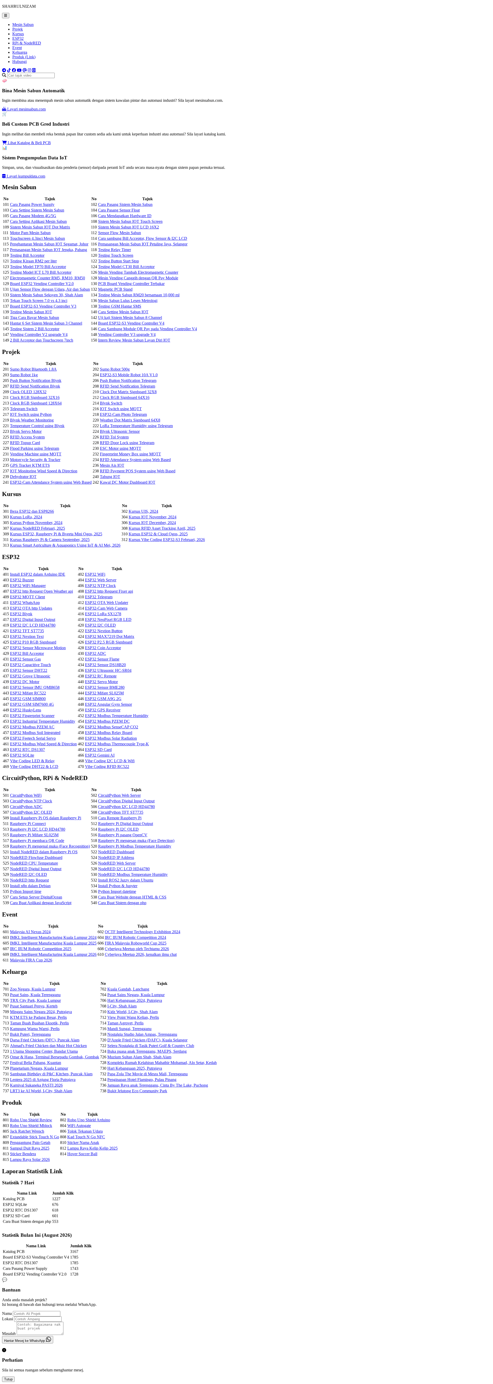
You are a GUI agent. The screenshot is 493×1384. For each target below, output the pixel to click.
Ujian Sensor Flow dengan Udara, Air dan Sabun (50, 289)
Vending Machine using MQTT (35, 454)
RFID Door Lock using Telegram (127, 443)
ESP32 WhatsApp (25, 602)
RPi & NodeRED (26, 43)
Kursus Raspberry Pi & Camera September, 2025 (50, 539)
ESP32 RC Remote (101, 676)
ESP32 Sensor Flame (102, 659)
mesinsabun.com (26, 109)
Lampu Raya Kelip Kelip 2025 (92, 1148)
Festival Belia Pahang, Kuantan (35, 1062)
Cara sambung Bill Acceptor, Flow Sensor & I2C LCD (142, 238)
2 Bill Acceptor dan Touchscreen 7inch (41, 340)
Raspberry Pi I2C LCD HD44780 (37, 829)
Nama (7, 1313)
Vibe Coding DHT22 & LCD (34, 766)
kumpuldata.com (26, 176)
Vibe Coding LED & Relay (32, 761)
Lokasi (7, 1319)
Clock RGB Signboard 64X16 (124, 397)
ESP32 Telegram (98, 597)
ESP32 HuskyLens (25, 710)
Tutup (8, 1379)
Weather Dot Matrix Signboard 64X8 (130, 420)
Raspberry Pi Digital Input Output (125, 823)
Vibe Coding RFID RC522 (107, 766)
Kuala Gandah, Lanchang (128, 989)
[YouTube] (19, 70)
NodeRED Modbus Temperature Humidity (133, 874)
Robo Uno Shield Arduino (88, 1120)
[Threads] (25, 70)
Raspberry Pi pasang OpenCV (122, 835)
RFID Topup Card (25, 443)
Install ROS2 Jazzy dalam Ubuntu (125, 880)
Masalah (9, 1333)
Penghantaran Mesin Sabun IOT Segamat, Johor (49, 244)
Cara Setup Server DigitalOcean (36, 897)
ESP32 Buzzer (22, 580)
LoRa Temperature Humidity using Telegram (136, 426)
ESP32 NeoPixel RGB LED (108, 619)
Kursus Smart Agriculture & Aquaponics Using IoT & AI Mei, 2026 (65, 545)
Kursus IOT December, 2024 (152, 522)
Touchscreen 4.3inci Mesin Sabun (37, 238)
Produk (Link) (23, 57)
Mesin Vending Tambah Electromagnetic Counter (138, 272)
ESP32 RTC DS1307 (27, 749)
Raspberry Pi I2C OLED (118, 829)
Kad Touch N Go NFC (86, 1137)
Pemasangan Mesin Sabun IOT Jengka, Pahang (48, 250)
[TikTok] (9, 70)
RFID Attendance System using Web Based (135, 459)
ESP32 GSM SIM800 (28, 698)
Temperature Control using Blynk (37, 426)
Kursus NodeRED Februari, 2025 (37, 528)
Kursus (18, 34)
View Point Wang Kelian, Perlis (133, 1017)
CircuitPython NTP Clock (31, 801)
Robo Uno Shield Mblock (31, 1125)
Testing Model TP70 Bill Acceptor (38, 266)
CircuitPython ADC (26, 806)
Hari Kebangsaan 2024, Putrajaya (134, 1000)
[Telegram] (4, 70)
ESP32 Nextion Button (103, 631)
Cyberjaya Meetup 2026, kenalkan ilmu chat (141, 954)
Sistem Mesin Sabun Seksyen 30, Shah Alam (46, 295)
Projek (17, 29)
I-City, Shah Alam (122, 1006)
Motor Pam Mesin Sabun (30, 233)
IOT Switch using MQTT (121, 409)
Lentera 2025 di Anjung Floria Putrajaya (42, 1079)
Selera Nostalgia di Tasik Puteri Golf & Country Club (150, 1045)
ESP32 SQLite (22, 755)
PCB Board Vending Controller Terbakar (131, 283)
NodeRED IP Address (116, 857)
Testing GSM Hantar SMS (119, 306)
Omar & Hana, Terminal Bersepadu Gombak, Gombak (54, 1057)
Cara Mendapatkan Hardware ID (124, 216)
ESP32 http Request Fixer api (109, 591)
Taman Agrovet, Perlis (125, 1023)
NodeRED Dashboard (116, 852)
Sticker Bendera (23, 1154)
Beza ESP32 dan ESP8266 (32, 511)
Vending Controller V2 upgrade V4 (39, 334)
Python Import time (25, 891)
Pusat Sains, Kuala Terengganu (35, 995)
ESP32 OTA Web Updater (106, 602)
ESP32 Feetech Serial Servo (33, 738)
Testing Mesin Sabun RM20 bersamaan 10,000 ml (138, 295)
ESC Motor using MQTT (120, 448)
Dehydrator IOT (23, 476)
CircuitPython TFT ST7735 (120, 812)
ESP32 (18, 38)
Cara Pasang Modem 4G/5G (33, 216)
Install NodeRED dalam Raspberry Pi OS (44, 852)
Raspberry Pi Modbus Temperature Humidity (134, 846)
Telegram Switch (23, 409)
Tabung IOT (110, 476)
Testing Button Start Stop (118, 261)
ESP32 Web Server (100, 580)
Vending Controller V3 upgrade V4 (127, 334)
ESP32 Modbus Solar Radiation (111, 738)
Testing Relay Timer (114, 250)
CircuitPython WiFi (26, 795)
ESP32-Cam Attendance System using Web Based (51, 482)
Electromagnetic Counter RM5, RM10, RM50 (47, 278)
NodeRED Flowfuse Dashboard (36, 857)
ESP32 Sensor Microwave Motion (38, 648)
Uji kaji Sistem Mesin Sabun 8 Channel (130, 317)
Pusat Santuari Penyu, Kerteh (34, 1006)
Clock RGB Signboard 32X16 (35, 397)
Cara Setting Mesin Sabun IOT (123, 312)
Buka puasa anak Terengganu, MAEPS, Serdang (147, 1051)
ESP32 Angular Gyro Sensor (108, 704)
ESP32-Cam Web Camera (106, 608)
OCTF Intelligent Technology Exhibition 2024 (142, 932)
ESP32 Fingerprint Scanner (32, 715)
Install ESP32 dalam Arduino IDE (37, 574)
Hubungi (19, 61)
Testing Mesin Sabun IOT (31, 312)
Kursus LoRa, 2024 (26, 517)
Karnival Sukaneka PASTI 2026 (36, 1085)
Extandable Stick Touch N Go (34, 1137)
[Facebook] (14, 70)
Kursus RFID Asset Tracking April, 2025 (162, 528)
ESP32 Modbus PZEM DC (107, 721)
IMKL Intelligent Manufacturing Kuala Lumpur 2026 (53, 954)
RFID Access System (27, 437)
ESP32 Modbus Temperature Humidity (116, 715)
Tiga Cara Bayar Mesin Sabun (34, 317)
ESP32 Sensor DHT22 (28, 670)
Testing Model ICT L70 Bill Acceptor (40, 272)
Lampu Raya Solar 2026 (30, 1159)
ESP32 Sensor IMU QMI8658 (35, 687)
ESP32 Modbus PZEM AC (32, 727)
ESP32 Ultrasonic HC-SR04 (108, 670)
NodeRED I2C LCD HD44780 (124, 869)
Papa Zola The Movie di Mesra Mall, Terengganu (147, 1074)
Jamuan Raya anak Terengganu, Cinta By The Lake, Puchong (157, 1085)
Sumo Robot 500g (115, 369)
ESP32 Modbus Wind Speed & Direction (43, 744)
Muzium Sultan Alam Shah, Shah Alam (139, 1057)
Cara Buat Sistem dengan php (122, 903)
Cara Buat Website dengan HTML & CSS (132, 897)
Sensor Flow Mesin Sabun (119, 233)
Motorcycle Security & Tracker (35, 459)
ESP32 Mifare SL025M (104, 693)
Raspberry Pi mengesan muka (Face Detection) (136, 840)
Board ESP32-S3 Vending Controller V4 (131, 323)
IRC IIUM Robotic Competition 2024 (135, 937)
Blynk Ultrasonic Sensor (120, 431)
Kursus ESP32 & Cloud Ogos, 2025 (158, 534)
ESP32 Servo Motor (101, 682)
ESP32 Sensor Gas (25, 659)
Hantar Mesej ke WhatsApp (25, 1341)
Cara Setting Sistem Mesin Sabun (37, 210)
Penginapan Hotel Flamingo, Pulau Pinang (141, 1079)
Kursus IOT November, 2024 (152, 517)
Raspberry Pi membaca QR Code (37, 840)
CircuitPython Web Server (119, 795)
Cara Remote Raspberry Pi (119, 818)
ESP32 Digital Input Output (32, 619)
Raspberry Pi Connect (28, 823)
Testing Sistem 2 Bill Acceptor (34, 329)
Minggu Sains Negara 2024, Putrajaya (41, 1012)
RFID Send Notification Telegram (127, 386)
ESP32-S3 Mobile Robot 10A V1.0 (129, 375)
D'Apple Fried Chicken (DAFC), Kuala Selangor (147, 1040)
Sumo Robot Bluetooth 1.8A (33, 369)
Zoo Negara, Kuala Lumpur (32, 989)
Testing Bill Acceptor (27, 255)
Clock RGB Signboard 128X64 (36, 403)
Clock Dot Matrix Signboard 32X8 (128, 392)
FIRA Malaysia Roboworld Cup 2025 (135, 943)
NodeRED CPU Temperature (34, 863)
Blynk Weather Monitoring (32, 420)
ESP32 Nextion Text (27, 636)
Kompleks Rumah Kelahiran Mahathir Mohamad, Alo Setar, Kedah (162, 1062)
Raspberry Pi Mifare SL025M (34, 835)
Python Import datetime (117, 891)
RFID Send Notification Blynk (35, 386)
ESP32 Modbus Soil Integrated (35, 732)
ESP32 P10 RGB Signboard (33, 642)
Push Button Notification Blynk (35, 380)
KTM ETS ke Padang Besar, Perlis (38, 1017)
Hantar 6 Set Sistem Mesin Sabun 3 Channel (46, 323)
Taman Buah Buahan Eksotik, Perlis (39, 1023)
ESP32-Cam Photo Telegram (123, 414)
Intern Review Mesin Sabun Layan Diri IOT (134, 340)
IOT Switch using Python (31, 414)
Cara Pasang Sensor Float (119, 210)
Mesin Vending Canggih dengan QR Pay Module (138, 278)
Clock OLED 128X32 (28, 392)
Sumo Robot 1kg (24, 375)
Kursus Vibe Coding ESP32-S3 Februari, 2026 (167, 539)
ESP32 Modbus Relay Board (108, 732)
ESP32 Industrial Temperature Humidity (42, 721)
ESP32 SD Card (98, 749)
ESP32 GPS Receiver (102, 710)
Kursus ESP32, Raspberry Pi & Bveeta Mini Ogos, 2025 (56, 534)
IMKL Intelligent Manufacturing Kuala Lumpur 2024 (53, 937)
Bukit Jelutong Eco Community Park (137, 1091)
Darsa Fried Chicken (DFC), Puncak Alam (44, 1040)
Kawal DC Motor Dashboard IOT (127, 482)
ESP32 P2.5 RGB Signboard (108, 642)
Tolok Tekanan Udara (85, 1131)
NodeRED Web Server (117, 863)
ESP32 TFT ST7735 (27, 631)
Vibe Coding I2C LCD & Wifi (110, 761)
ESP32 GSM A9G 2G (103, 698)
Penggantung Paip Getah (30, 1142)
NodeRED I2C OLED (28, 874)
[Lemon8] (33, 70)
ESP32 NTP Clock (100, 585)
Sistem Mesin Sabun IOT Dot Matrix (40, 227)
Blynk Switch (111, 403)
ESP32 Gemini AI (100, 755)
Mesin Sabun (23, 24)
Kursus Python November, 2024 (36, 522)
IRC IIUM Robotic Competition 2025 (40, 949)
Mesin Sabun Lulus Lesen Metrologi (127, 300)
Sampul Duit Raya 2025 (29, 1148)
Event (17, 47)
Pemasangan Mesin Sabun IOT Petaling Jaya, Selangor (142, 244)
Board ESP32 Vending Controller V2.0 (42, 283)
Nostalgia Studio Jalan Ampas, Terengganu (142, 1034)
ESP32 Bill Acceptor (27, 653)
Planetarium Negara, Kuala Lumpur (39, 1068)
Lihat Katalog (29, 143)
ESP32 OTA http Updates (31, 608)
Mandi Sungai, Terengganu (129, 1028)
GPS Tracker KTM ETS (30, 465)
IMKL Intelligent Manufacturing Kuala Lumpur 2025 (53, 943)
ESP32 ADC (95, 653)
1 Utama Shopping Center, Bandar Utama (44, 1051)
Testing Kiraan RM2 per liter (33, 261)
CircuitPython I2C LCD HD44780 (126, 806)
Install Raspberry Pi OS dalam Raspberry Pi (45, 818)
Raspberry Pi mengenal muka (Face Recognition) (50, 846)
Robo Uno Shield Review (31, 1120)
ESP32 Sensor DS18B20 (105, 665)
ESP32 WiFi (95, 574)
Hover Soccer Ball (82, 1154)
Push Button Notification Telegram (128, 380)
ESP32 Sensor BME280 (105, 687)
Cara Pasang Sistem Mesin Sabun (125, 204)
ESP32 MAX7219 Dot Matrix (109, 636)
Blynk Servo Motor (26, 431)
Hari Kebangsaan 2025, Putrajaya (134, 1068)
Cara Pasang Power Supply (32, 204)
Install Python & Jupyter (117, 886)
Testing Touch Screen (115, 255)
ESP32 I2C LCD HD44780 (32, 625)
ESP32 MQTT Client (27, 597)
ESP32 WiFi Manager (28, 585)
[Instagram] (29, 70)
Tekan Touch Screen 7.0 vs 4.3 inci (38, 300)
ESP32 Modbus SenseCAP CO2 (111, 727)
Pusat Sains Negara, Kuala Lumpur (136, 995)
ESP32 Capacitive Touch (30, 665)
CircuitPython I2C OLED (31, 812)
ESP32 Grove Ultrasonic (30, 676)
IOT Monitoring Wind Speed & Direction (43, 471)
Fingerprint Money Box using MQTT (130, 454)
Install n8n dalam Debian (30, 886)
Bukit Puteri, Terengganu (30, 1034)
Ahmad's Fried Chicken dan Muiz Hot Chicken (48, 1045)
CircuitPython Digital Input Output (126, 801)
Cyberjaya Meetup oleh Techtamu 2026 (137, 949)
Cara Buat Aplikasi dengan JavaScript (40, 903)
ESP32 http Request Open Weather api (41, 591)
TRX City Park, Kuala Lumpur (35, 1000)
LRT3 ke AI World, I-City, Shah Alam (41, 1091)
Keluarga (19, 52)
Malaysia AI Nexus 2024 (30, 932)
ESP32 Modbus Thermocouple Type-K (117, 744)
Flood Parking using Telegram (34, 448)
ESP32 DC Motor (24, 682)
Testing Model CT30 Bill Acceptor (126, 266)
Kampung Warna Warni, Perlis (35, 1028)
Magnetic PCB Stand (115, 289)
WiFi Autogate (79, 1125)
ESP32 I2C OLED (100, 625)
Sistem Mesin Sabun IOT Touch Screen (130, 221)
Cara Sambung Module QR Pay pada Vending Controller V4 (147, 329)
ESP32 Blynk (21, 614)
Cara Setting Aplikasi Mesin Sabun (38, 221)
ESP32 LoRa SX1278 (103, 614)
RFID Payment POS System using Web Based (137, 471)
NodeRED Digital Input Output (35, 869)
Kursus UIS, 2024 (143, 511)
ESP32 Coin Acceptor (103, 648)
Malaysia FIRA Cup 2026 (31, 960)
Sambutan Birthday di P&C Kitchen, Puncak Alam (51, 1074)
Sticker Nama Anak (83, 1142)
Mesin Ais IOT (112, 465)
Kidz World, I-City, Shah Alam (132, 1012)
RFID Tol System (114, 437)
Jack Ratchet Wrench (27, 1131)
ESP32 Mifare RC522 (28, 693)
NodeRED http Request (29, 880)
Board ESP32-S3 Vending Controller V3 (43, 306)
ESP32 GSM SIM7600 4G (32, 704)
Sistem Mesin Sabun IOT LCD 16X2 (128, 227)
